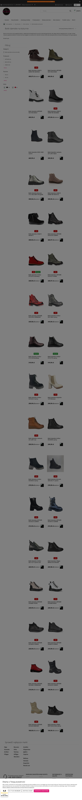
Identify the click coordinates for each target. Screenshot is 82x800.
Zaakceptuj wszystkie (41, 790)
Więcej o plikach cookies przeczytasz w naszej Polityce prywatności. (18, 787)
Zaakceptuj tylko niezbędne (12, 790)
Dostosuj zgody (28, 790)
